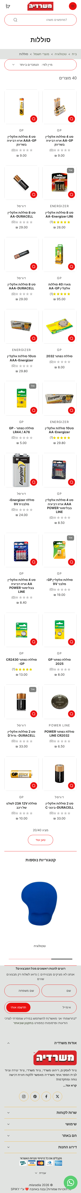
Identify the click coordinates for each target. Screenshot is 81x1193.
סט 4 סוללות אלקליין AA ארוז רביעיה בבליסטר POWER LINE (22, 585)
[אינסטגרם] (24, 1096)
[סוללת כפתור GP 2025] (59, 630)
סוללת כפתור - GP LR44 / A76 (21, 430)
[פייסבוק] (46, 1096)
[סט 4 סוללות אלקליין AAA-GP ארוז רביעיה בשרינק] (21, 106)
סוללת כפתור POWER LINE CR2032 (59, 733)
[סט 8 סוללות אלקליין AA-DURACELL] (21, 182)
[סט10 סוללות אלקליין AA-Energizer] (59, 398)
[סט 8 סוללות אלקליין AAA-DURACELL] (21, 254)
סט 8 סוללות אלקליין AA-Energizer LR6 (59, 214)
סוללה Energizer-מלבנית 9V (21, 502)
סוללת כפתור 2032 (59, 356)
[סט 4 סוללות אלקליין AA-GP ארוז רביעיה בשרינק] (59, 106)
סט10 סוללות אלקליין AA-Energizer (59, 430)
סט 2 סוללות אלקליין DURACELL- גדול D (21, 733)
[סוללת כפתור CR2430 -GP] (21, 630)
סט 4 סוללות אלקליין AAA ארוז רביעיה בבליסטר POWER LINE (59, 506)
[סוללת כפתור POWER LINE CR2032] (59, 701)
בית (74, 54)
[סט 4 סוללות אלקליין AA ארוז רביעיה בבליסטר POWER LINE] (21, 550)
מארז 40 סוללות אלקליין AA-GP (59, 286)
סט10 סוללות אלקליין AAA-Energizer (21, 358)
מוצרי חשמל (41, 54)
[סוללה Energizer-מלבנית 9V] (21, 470)
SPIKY (15, 1189)
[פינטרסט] (35, 1096)
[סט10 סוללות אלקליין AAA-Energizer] (21, 326)
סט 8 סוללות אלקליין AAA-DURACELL (22, 286)
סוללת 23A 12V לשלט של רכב (21, 805)
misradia (35, 1185)
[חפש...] (15, 20)
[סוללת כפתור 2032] (59, 326)
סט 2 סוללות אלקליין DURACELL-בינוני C (59, 805)
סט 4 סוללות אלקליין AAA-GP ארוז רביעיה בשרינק (21, 140)
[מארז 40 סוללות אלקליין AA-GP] (59, 254)
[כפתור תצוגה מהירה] (71, 118)
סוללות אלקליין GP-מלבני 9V (59, 581)
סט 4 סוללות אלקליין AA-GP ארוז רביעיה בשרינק (59, 140)
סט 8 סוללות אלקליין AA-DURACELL (22, 214)
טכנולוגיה (61, 54)
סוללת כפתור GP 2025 (59, 661)
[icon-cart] (9, 6)
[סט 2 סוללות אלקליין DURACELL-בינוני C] (59, 773)
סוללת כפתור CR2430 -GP (21, 661)
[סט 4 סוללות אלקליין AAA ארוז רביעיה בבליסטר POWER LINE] (59, 470)
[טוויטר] (57, 1096)
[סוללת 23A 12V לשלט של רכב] (21, 773)
